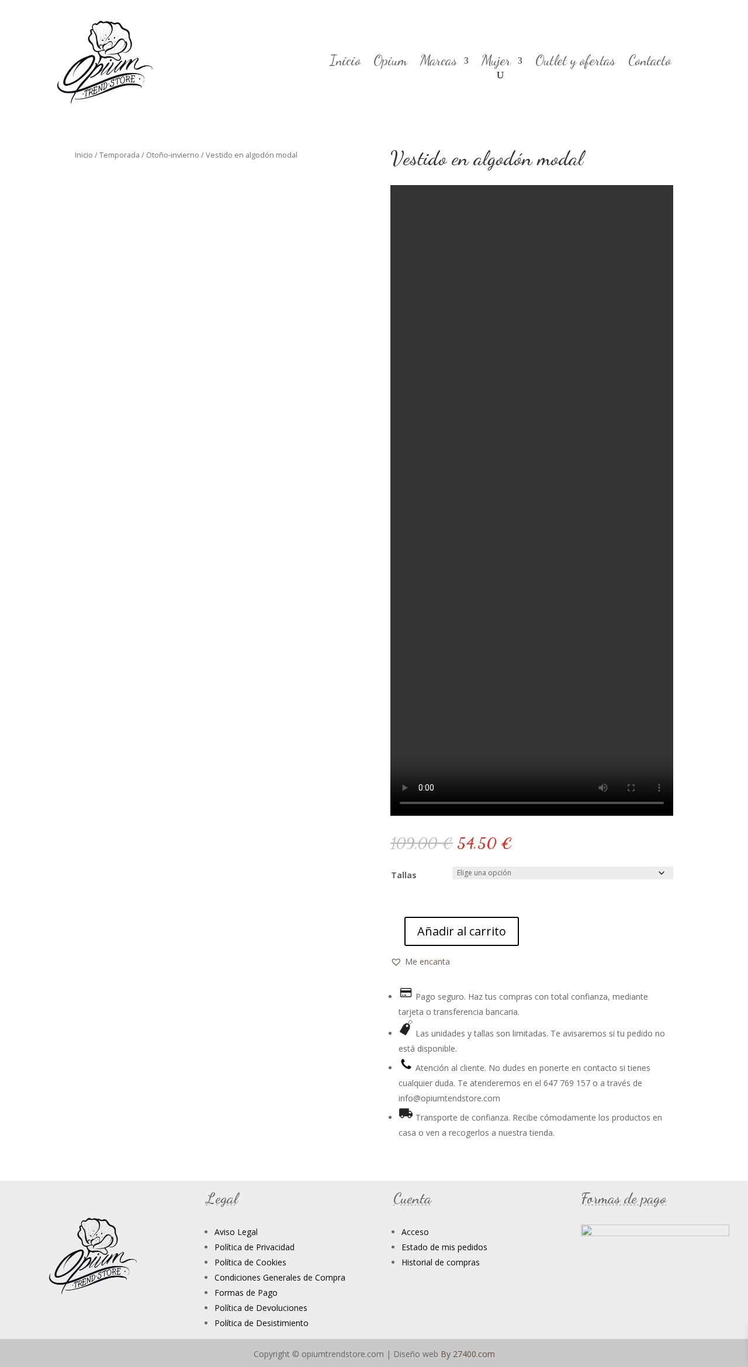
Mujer (496, 63)
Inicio (345, 63)
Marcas (438, 63)
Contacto (649, 63)
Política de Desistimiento (261, 1322)
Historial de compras (440, 1262)
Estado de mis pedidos (444, 1247)
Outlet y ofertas (575, 63)
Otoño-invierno (172, 154)
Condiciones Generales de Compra (279, 1277)
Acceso (415, 1231)
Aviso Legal (236, 1231)
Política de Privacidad (254, 1247)
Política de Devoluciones (260, 1307)
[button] (420, 962)
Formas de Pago (246, 1292)
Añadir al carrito (461, 931)
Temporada (119, 154)
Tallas (404, 875)
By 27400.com (468, 1353)
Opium (390, 63)
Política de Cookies (250, 1262)
